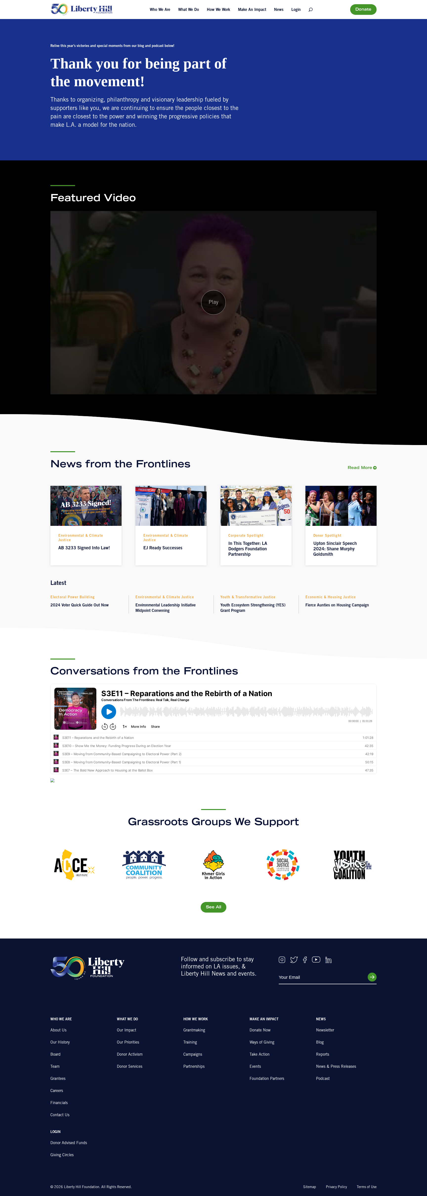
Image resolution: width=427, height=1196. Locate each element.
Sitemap (309, 1187)
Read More (360, 468)
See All (213, 907)
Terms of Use (367, 1187)
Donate (363, 10)
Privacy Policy (336, 1187)
